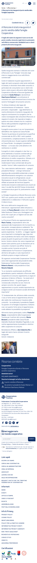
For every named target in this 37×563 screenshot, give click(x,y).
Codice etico (6, 537)
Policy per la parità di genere (13, 523)
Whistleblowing (8, 520)
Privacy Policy (6, 444)
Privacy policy (7, 514)
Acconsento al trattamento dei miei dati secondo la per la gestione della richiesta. (20, 447)
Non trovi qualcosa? (10, 531)
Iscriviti (31, 439)
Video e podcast (8, 498)
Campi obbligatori (7, 451)
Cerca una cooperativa (10, 463)
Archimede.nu (15, 426)
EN (26, 3)
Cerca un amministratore (11, 466)
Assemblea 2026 (8, 504)
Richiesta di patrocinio (10, 534)
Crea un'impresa (8, 469)
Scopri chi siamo (8, 460)
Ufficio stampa (7, 495)
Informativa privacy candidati (13, 529)
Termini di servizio (17, 444)
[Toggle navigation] (34, 3)
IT (23, 3)
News (4, 490)
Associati (5, 472)
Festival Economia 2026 (11, 507)
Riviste (4, 501)
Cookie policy (7, 517)
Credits (5, 540)
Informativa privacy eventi (12, 526)
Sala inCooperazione (9, 477)
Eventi (4, 493)
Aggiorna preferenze (10, 543)
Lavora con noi (7, 475)
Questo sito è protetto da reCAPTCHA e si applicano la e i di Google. (16, 443)
